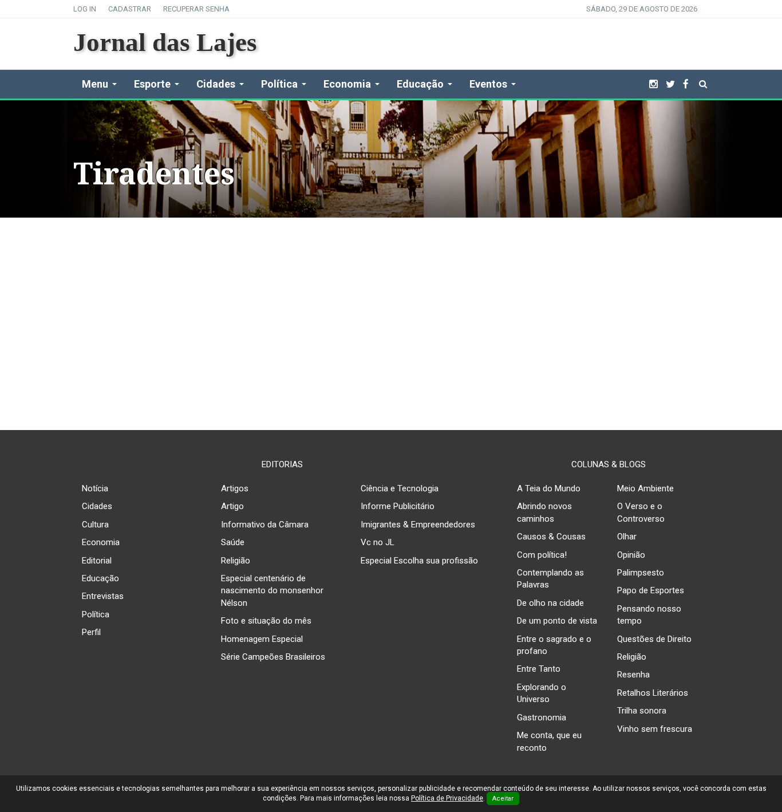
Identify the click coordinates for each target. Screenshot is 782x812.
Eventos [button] (488, 84)
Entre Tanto (538, 669)
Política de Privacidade (447, 798)
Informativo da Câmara (265, 524)
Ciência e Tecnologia (400, 488)
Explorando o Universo (541, 693)
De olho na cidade (550, 603)
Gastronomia (541, 717)
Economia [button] (347, 84)
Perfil (91, 632)
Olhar (627, 536)
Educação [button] (420, 84)
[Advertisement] (391, 315)
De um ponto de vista (557, 621)
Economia (101, 542)
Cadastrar (129, 9)
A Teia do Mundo (548, 488)
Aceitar (503, 798)
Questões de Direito (654, 639)
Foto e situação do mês (266, 621)
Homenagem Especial (262, 639)
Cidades (97, 506)
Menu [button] (95, 84)
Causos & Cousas (551, 536)
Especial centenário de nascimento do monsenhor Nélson (272, 590)
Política (95, 614)
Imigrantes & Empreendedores (418, 524)
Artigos (234, 488)
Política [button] (279, 84)
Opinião (631, 555)
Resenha (633, 674)
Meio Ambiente (645, 488)
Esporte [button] (152, 84)
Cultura (95, 524)
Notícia (95, 488)
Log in (84, 9)
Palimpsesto (640, 572)
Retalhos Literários (652, 693)
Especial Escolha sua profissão (419, 560)
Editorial (97, 560)
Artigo (232, 506)
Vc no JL (377, 542)
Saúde (232, 542)
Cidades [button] (215, 84)
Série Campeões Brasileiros (273, 657)
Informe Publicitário (398, 506)
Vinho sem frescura (654, 729)
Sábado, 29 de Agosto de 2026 (641, 9)
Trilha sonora (641, 710)
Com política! (542, 555)
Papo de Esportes (650, 590)
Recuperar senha (196, 9)
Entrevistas (103, 596)
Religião (235, 560)
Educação (100, 578)
